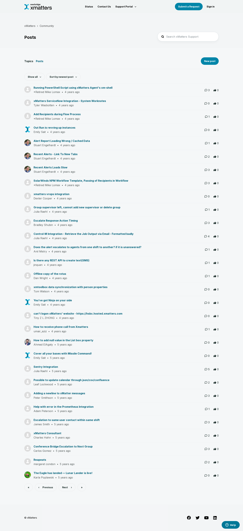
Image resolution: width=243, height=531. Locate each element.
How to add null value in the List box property (63, 340)
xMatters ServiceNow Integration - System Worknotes (70, 101)
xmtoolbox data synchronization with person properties (70, 287)
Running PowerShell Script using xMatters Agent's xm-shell (73, 87)
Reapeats (40, 459)
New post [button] (209, 61)
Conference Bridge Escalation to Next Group (63, 446)
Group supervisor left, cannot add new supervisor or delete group (77, 207)
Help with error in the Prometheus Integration (64, 406)
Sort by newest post (62, 76)
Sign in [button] (211, 6)
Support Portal (124, 6)
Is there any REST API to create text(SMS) (61, 260)
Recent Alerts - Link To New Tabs (56, 154)
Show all (33, 76)
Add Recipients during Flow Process (57, 114)
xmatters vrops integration (51, 194)
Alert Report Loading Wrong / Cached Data (62, 141)
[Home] (38, 7)
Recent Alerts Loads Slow (50, 167)
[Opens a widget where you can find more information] (231, 525)
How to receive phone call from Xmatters (61, 326)
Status (89, 6)
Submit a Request (188, 6)
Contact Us (104, 6)
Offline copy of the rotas (50, 273)
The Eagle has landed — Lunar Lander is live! (63, 473)
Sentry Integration (46, 366)
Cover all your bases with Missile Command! (63, 353)
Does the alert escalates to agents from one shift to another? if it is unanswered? (87, 247)
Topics (28, 61)
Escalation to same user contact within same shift (67, 420)
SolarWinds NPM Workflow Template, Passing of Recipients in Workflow (81, 180)
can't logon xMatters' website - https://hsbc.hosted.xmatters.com (78, 313)
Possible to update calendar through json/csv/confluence (71, 380)
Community (47, 26)
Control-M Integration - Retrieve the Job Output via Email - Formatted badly (84, 234)
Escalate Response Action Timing (56, 220)
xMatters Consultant (47, 433)
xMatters (29, 26)
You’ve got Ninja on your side (53, 300)
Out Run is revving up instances (54, 127)
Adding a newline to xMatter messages (59, 393)
